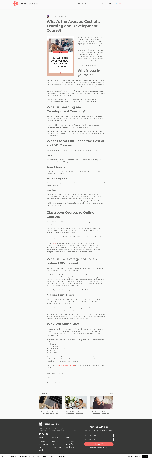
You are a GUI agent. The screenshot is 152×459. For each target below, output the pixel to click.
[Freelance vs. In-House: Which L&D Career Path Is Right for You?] (101, 402)
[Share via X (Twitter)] (51, 382)
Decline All (137, 456)
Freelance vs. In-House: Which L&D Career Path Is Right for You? (101, 413)
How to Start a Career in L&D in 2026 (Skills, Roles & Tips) (50, 413)
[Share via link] (59, 382)
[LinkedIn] (40, 434)
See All (111, 393)
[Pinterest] (47, 434)
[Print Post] (63, 382)
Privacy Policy (62, 456)
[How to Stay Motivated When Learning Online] (76, 402)
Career (62, 373)
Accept (145, 456)
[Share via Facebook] (47, 382)
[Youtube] (43, 434)
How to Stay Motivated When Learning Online (74, 413)
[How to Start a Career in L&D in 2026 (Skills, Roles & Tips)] (50, 402)
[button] (120, 3)
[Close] (150, 456)
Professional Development (53, 373)
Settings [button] (130, 456)
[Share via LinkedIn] (55, 382)
